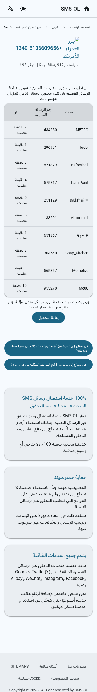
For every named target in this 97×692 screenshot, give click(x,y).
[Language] (10, 9)
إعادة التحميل (48, 317)
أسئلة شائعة (48, 666)
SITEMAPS (20, 666)
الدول (55, 27)
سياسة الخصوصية (65, 678)
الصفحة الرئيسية (80, 27)
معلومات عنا (77, 666)
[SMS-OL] (87, 9)
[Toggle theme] (23, 9)
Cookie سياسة (29, 678)
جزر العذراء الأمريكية (28, 27)
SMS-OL (70, 8)
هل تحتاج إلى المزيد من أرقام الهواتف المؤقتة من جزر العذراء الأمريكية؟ (49, 348)
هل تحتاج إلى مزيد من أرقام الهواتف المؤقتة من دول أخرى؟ (49, 364)
